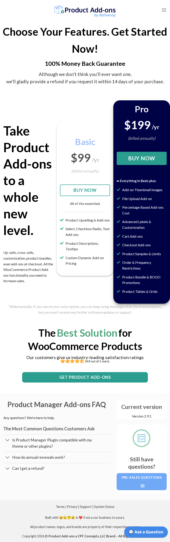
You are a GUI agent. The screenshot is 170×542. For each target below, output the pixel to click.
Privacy (72, 507)
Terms (60, 507)
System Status (104, 507)
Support (86, 507)
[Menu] (164, 9)
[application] (146, 533)
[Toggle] (7, 440)
